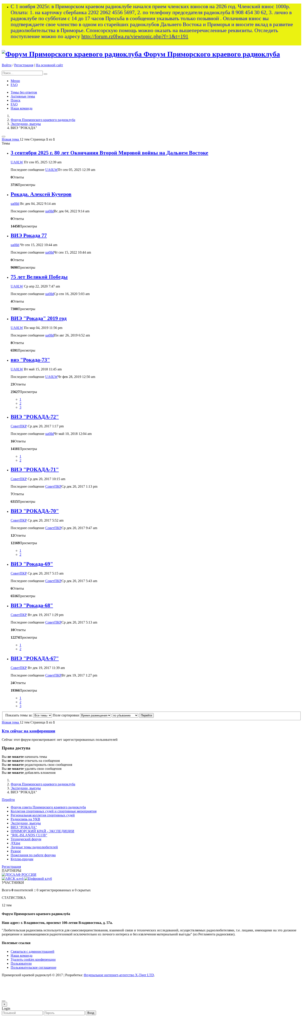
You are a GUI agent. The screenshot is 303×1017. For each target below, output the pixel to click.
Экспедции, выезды (26, 124)
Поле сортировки (66, 715)
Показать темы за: (19, 715)
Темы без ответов (24, 92)
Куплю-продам (22, 859)
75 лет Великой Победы (39, 277)
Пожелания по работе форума (33, 855)
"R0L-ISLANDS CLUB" (29, 835)
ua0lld (15, 203)
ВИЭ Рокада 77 (29, 235)
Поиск (15, 100)
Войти (7, 65)
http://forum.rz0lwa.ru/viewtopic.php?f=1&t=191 (134, 36)
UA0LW (17, 162)
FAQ (14, 85)
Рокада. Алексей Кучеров (41, 194)
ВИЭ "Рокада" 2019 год (39, 318)
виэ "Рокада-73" (30, 360)
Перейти (8, 800)
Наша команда (21, 108)
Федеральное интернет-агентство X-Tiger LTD (119, 975)
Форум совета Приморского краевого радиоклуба (48, 807)
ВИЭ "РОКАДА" (24, 827)
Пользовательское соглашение (33, 967)
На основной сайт (49, 65)
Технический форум (26, 839)
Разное (16, 851)
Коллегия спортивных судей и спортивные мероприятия (53, 811)
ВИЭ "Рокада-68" (32, 605)
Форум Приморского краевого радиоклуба (212, 54)
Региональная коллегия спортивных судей (43, 815)
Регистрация (23, 65)
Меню (15, 81)
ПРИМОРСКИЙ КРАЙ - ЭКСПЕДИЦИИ (42, 831)
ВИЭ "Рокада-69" (32, 564)
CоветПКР (19, 426)
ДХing (15, 843)
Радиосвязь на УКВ (25, 819)
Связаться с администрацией (32, 951)
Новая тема (11, 139)
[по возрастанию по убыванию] (125, 715)
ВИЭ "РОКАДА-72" (35, 417)
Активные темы (23, 96)
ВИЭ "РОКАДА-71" (35, 469)
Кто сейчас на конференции (28, 731)
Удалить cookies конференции (33, 959)
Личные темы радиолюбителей (34, 847)
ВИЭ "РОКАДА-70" (35, 511)
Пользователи (21, 963)
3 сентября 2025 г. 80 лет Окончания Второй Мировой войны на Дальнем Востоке (109, 153)
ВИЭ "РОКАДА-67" (35, 658)
